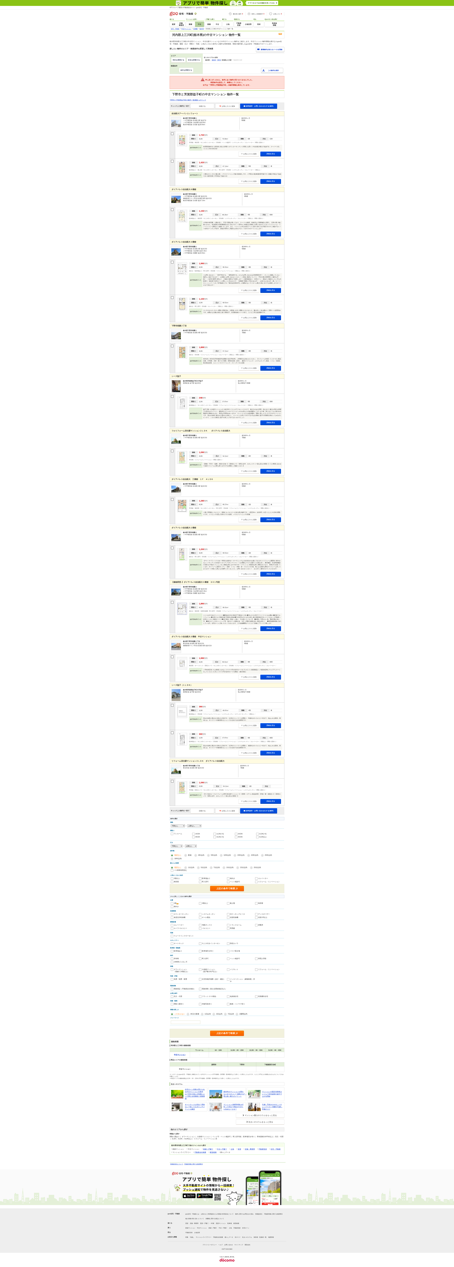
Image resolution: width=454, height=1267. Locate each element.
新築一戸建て (208, 1149)
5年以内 (214, 855)
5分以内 (204, 867)
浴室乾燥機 (234, 917)
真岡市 (214, 60)
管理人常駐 (262, 958)
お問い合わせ (228, 1245)
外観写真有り (207, 1004)
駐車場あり (206, 878)
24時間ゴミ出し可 (180, 962)
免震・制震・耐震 (180, 979)
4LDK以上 (263, 837)
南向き (232, 878)
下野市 (219, 60)
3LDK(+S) (220, 837)
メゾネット (234, 969)
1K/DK (197, 834)
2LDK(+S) (262, 834)
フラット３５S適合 (209, 996)
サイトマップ (238, 1245)
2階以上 (177, 878)
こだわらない (179, 1014)
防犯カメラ (234, 943)
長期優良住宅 (263, 996)
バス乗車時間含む (180, 870)
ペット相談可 (235, 882)
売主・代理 (178, 996)
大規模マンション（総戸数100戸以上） (210, 970)
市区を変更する (178, 60)
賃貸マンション (221, 1223)
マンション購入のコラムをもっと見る (261, 1115)
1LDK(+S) (220, 834)
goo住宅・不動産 (174, 1214)
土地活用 (197, 1232)
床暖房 (260, 925)
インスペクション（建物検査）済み (242, 980)
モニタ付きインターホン (211, 943)
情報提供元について (176, 1164)
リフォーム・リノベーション (269, 882)
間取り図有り (179, 1004)
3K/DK (197, 837)
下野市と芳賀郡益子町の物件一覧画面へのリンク (188, 100)
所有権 (176, 958)
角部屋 (176, 882)
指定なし (177, 855)
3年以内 (201, 855)
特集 (186, 1237)
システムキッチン (208, 914)
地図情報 (271, 1237)
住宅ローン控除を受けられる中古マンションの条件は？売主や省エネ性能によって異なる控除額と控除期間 (195, 1094)
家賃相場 (213, 1152)
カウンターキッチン (181, 914)
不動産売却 (188, 1232)
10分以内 (230, 867)
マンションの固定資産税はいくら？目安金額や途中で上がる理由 (272, 1094)
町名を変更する (194, 60)
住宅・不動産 (276, 1149)
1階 (175, 903)
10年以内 (227, 855)
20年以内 (254, 855)
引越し (192, 1237)
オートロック (179, 943)
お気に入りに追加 (228, 106)
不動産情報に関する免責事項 (193, 1164)
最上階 (232, 903)
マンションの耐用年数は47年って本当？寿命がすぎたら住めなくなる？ (233, 1107)
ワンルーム (178, 834)
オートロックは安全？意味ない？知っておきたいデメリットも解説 (195, 1107)
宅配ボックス (207, 925)
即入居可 (205, 882)
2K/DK (240, 834)
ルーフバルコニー (180, 928)
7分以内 (217, 867)
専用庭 (232, 928)
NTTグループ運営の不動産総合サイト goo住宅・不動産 (189, 7)
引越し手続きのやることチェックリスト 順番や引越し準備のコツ (272, 1107)
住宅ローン (245, 1228)
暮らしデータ (229, 1237)
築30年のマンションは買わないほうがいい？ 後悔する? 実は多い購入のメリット (234, 1094)
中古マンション (202, 1228)
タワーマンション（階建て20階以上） (181, 970)
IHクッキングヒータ (237, 914)
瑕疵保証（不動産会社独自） (184, 989)
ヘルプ (220, 1245)
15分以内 (243, 867)
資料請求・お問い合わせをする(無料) (260, 106)
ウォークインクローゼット (184, 936)
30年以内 (178, 859)
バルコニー (206, 928)
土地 (232, 1149)
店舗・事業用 (250, 1149)
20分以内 (257, 867)
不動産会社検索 (200, 1152)
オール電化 (206, 917)
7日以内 (231, 1014)
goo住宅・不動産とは (192, 1214)
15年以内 (240, 855)
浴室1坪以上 (262, 917)
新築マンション (190, 1228)
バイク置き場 (235, 951)
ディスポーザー (264, 914)
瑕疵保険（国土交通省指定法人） (214, 989)
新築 (190, 855)
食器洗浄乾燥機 (179, 917)
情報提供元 (258, 1214)
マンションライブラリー (203, 1237)
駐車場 (229, 1223)
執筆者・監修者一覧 (260, 1237)
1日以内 (208, 1014)
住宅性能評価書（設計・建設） (213, 979)
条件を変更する (186, 70)
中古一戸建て (222, 1149)
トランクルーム (236, 925)
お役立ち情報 (172, 1237)
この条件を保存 (273, 70)
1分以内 (191, 867)
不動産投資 (263, 1149)
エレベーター (263, 878)
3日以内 (219, 1014)
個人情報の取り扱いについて (194, 1218)
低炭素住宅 (234, 996)
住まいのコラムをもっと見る (260, 1122)
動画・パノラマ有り (237, 1004)
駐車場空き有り (208, 951)
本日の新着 (194, 1014)
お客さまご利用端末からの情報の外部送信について (217, 1214)
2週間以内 (243, 1014)
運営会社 (247, 1245)
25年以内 (268, 855)
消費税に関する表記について (214, 1218)
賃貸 (239, 1149)
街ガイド (237, 1237)
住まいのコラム (247, 1237)
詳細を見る (271, 154)
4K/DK (240, 837)
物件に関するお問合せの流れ (244, 1214)
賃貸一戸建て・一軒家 (207, 1223)
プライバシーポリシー (210, 1245)
